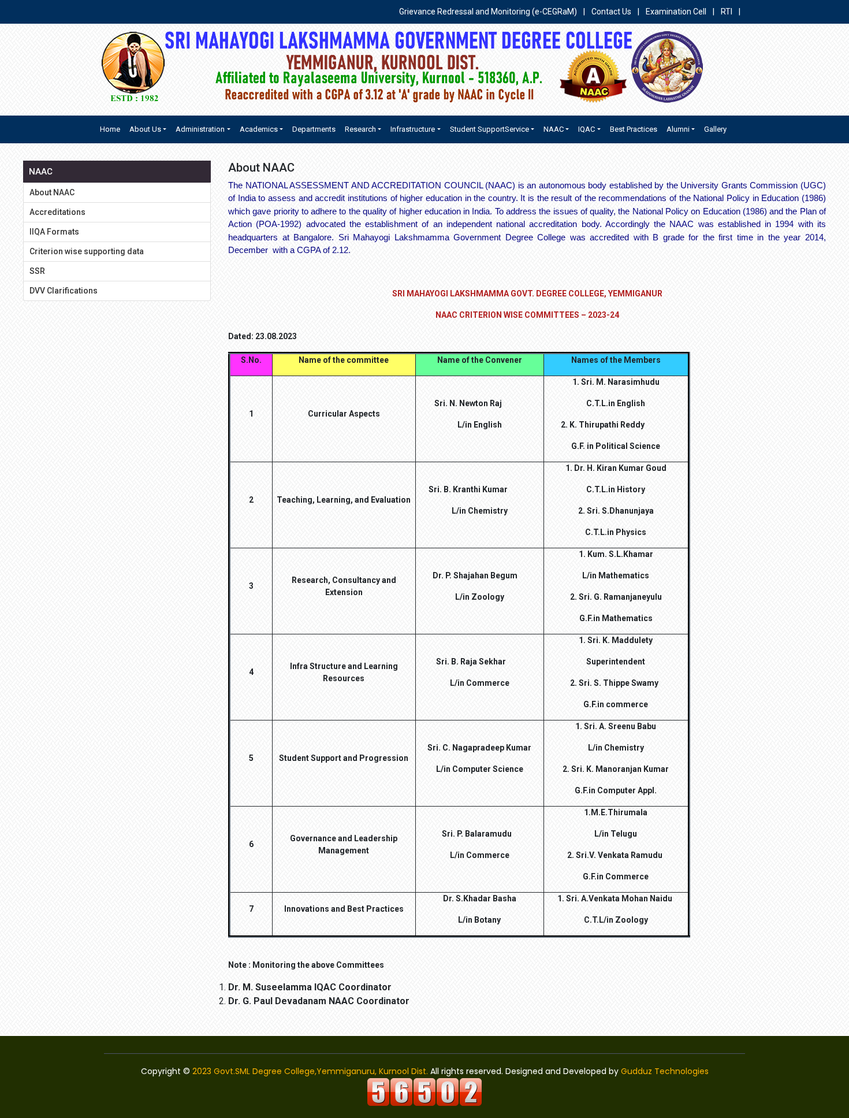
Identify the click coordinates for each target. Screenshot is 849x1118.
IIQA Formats (54, 231)
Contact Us (611, 11)
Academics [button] (259, 129)
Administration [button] (200, 129)
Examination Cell (676, 11)
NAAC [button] (553, 129)
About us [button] (145, 129)
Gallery (715, 129)
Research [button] (360, 129)
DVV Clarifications (63, 290)
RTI (726, 11)
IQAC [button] (586, 129)
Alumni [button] (678, 129)
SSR (37, 271)
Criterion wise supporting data (86, 251)
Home (110, 129)
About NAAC (52, 192)
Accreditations (57, 212)
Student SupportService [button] (489, 129)
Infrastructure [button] (412, 129)
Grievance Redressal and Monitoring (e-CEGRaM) (489, 11)
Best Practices (633, 129)
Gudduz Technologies (665, 1071)
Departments (314, 129)
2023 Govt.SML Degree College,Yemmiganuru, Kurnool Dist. (310, 1071)
